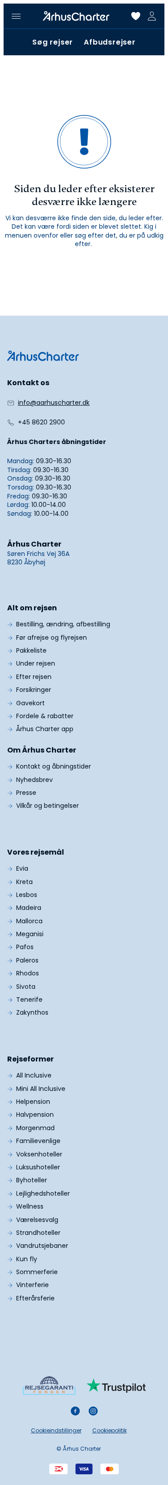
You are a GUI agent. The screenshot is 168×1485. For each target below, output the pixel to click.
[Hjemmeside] (76, 16)
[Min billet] (151, 16)
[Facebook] (75, 1411)
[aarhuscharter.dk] (43, 355)
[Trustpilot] (116, 1385)
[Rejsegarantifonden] (49, 1385)
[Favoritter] (135, 16)
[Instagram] (93, 1411)
